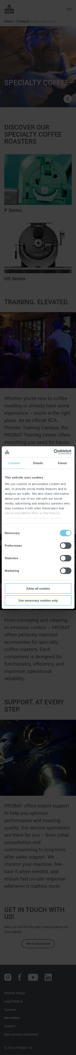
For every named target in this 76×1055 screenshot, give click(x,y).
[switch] (65, 545)
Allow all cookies (38, 588)
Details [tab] (38, 463)
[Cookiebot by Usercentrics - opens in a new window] (54, 451)
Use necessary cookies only (38, 600)
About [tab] (62, 463)
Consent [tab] (14, 463)
